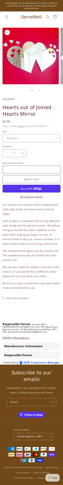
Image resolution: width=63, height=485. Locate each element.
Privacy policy (23, 472)
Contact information (24, 478)
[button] (6, 17)
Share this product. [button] (17, 298)
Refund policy (52, 467)
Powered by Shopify (32, 467)
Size (5, 131)
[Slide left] (24, 90)
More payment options (31, 196)
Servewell (17, 467)
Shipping (21, 126)
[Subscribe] (52, 402)
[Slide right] (39, 90)
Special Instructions (13, 162)
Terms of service (42, 472)
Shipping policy (45, 478)
